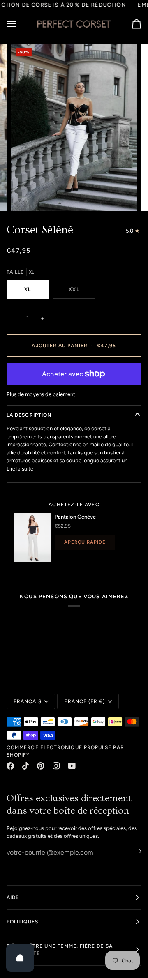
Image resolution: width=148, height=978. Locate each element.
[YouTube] (72, 766)
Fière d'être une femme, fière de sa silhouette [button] (60, 949)
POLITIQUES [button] (22, 922)
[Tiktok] (25, 766)
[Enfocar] (26, 196)
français (28, 701)
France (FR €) (84, 701)
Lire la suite (20, 469)
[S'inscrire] (134, 851)
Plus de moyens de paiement (41, 394)
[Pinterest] (40, 766)
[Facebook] (10, 766)
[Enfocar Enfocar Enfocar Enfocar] (74, 127)
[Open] (20, 958)
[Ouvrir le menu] (19, 23)
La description (29, 415)
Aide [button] (13, 897)
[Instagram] (56, 766)
